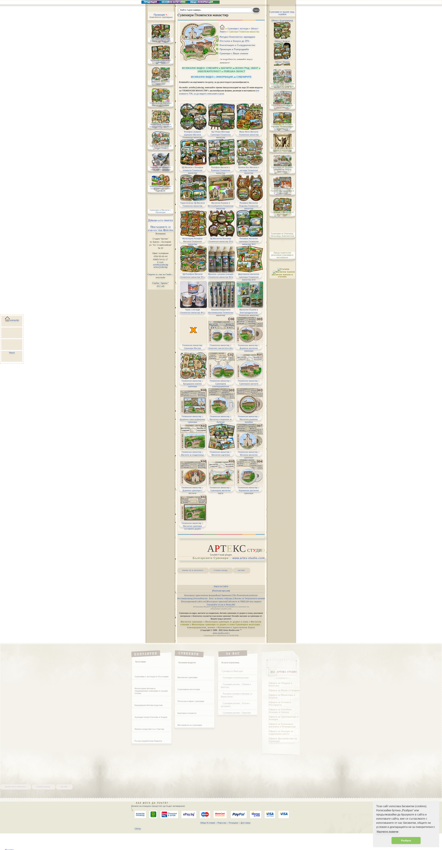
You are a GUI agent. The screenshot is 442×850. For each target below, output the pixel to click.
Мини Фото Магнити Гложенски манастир (249, 133)
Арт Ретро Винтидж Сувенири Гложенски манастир (220, 135)
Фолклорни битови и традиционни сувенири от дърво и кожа (151, 691)
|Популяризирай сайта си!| (193, 601)
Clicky (138, 829)
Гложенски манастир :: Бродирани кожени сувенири (192, 384)
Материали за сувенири (189, 725)
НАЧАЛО (14, 320)
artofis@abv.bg (160, 265)
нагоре (241, 570)
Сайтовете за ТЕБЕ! (236, 601)
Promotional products (247, 595)
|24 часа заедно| (253, 601)
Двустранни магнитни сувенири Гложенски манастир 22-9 (248, 277)
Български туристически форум (199, 595)
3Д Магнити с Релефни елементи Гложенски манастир (192, 170)
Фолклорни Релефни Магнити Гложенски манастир (192, 241)
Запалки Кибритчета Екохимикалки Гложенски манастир (220, 312)
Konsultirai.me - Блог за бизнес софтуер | (213, 598)
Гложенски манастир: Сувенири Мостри (192, 346)
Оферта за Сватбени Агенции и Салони (280, 710)
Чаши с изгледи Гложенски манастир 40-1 (192, 311)
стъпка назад (220, 570)
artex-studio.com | (221, 633)
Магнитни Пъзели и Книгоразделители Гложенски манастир (249, 312)
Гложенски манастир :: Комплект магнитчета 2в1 (221, 346)
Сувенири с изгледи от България (151, 676)
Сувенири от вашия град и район (281, 13)
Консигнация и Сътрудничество (237, 45)
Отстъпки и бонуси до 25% (234, 41)
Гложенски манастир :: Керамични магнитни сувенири (249, 490)
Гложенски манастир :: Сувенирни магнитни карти (220, 490)
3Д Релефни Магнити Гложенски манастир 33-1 (192, 275)
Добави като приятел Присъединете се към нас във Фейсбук (160, 225)
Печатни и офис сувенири (190, 701)
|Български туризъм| (217, 601)
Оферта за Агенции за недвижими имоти (281, 732)
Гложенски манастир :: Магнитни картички (220, 453)
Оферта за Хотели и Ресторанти (280, 703)
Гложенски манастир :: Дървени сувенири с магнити (192, 490)
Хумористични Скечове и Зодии (150, 717)
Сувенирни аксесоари (188, 689)
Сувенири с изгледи (238, 28)
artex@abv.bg (160, 267)
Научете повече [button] (387, 831)
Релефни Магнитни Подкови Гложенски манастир (248, 206)
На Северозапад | (185, 598)
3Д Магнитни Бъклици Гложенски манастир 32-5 (221, 239)
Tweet (12, 353)
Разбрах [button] (406, 840)
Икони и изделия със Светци (149, 729)
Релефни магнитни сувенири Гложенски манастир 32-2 (249, 241)
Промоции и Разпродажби (234, 49)
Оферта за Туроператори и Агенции (284, 718)
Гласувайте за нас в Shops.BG (221, 605)
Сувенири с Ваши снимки (234, 53)
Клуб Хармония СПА (226, 595)
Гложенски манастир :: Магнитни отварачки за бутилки (221, 419)
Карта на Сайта (221, 586)
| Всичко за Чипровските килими (249, 598)
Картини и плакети (186, 713)
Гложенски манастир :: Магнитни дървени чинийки (249, 419)
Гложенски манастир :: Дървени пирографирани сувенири (192, 419)
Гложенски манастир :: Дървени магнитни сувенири (249, 348)
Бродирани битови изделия (148, 705)
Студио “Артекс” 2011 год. (160, 284)
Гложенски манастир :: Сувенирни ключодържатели (220, 384)
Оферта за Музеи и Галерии (284, 690)
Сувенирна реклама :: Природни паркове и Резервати (236, 714)
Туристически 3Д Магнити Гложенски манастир (192, 204)
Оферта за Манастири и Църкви (282, 696)
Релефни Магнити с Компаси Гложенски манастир (220, 170)
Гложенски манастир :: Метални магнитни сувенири (249, 455)
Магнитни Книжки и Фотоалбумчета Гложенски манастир (220, 206)
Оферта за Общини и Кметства (280, 684)
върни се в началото (192, 570)
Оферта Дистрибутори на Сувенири (283, 739)
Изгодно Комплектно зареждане (237, 37)
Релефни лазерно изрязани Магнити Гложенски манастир (192, 135)
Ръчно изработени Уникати (148, 741)
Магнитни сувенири (192, 622)
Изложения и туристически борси (236, 627)
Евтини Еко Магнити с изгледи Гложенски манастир (248, 170)
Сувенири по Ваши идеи (232, 671)
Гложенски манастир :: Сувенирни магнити (249, 382)
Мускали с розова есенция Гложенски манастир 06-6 (220, 275)
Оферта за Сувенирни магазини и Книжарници (282, 725)
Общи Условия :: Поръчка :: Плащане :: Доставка (225, 823)
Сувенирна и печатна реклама (236, 677)
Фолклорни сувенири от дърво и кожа (226, 622)
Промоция (159, 14)
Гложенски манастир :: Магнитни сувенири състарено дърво (192, 526)
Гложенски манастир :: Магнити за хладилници (192, 453)
